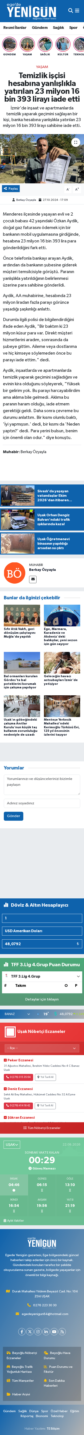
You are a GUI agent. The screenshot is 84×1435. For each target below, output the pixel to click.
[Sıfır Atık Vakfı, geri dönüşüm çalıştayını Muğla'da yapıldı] (22, 615)
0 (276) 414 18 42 (20, 1105)
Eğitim (74, 1411)
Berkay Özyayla (26, 200)
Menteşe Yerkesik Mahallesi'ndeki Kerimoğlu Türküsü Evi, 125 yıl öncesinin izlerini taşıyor (62, 727)
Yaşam (42, 67)
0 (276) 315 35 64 (20, 1077)
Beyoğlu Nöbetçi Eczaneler (22, 1355)
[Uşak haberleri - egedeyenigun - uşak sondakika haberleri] (32, 11)
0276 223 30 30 (45, 1305)
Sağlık (58, 28)
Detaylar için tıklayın (42, 999)
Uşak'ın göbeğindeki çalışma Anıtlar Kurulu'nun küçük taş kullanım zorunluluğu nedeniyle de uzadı (20, 727)
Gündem (39, 28)
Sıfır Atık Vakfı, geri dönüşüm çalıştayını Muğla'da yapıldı (19, 633)
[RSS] (62, 1331)
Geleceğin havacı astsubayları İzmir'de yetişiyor (61, 680)
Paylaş (13, 188)
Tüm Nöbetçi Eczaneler (44, 1128)
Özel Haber (59, 1411)
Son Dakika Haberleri (54, 1383)
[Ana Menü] (77, 11)
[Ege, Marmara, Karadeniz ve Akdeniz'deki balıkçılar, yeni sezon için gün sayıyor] (62, 615)
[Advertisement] (42, 865)
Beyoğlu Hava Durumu (57, 1355)
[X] (30, 1331)
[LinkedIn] (46, 1331)
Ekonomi (42, 1416)
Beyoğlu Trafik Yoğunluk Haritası (20, 1369)
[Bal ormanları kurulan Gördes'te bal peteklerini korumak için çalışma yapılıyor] (22, 662)
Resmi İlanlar (14, 28)
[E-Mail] (33, 579)
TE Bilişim (53, 1428)
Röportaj (27, 1416)
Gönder (13, 816)
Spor (73, 28)
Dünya (34, 1411)
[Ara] (70, 11)
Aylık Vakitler (15, 1220)
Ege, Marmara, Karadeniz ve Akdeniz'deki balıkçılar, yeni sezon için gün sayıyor (60, 637)
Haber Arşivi (21, 1394)
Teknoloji (57, 1416)
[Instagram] (38, 1331)
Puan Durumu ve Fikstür (58, 1369)
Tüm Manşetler (23, 1380)
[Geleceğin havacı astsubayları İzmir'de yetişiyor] (62, 662)
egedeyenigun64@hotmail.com (45, 1314)
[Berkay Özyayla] (14, 573)
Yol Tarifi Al (47, 1077)
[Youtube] (54, 1331)
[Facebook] (22, 1331)
